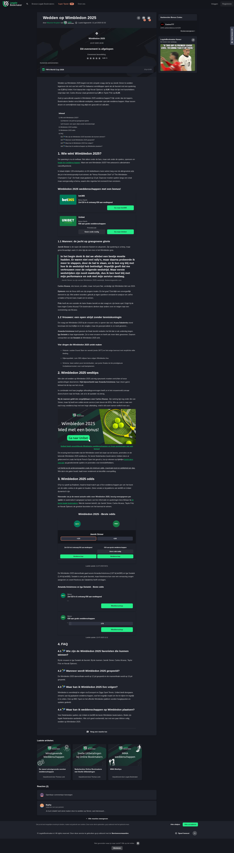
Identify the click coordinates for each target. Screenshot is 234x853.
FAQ (61, 133)
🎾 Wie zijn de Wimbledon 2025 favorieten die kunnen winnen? (84, 137)
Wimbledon (117, 848)
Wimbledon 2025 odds (67, 130)
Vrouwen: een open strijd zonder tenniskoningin (79, 124)
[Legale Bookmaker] (12, 4)
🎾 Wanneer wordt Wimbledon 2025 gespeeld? (79, 140)
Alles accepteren (190, 824)
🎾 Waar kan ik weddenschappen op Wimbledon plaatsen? (82, 146)
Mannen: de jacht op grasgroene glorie (76, 121)
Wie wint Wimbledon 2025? (69, 117)
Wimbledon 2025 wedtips (68, 127)
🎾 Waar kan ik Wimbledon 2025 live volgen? (78, 143)
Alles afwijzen (175, 824)
